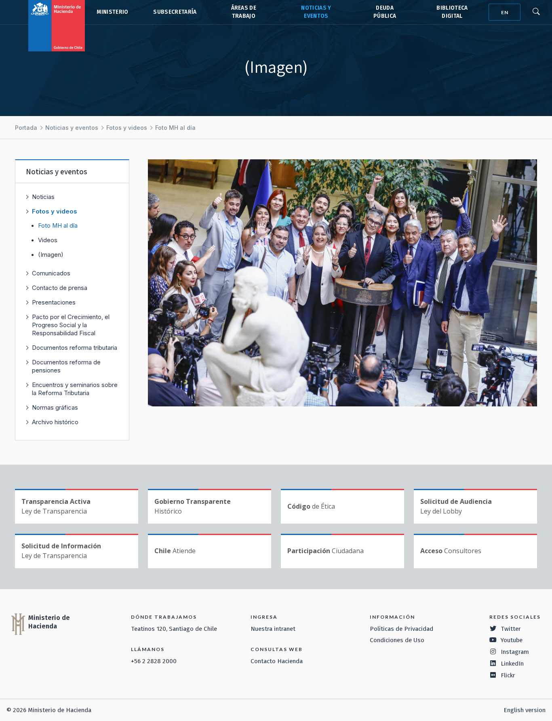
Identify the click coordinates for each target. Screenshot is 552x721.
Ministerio (112, 11)
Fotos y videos (126, 127)
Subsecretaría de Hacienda (174, 12)
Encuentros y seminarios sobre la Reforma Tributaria (75, 389)
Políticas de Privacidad (401, 628)
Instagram (515, 651)
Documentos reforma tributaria (74, 347)
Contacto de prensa (59, 288)
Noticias (43, 197)
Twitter (511, 628)
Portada (26, 127)
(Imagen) (50, 254)
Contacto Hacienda (277, 661)
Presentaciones (54, 302)
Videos (47, 240)
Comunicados (51, 273)
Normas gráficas (55, 407)
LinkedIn (512, 663)
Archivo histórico (55, 422)
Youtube (512, 640)
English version (525, 710)
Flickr (508, 675)
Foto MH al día (175, 127)
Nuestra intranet (273, 628)
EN (504, 12)
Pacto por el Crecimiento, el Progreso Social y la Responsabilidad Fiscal (71, 325)
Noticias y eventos (71, 127)
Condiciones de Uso (397, 640)
